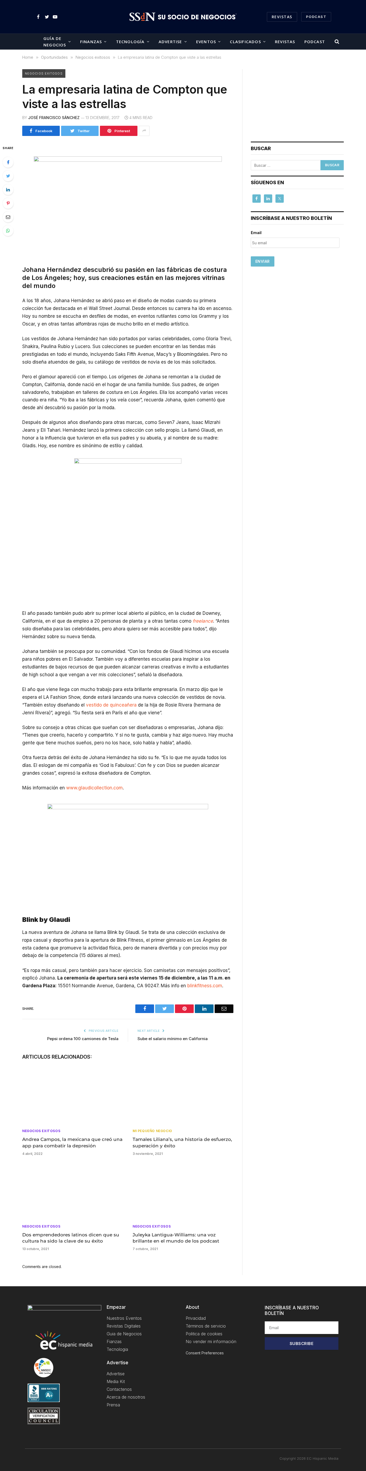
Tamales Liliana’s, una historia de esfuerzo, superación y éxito (182, 1142)
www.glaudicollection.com (94, 787)
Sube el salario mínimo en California (172, 1038)
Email (256, 232)
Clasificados (245, 41)
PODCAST (316, 16)
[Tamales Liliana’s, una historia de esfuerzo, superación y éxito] (183, 1096)
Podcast (314, 41)
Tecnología (130, 41)
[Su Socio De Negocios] (183, 17)
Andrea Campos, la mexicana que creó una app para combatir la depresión (72, 1142)
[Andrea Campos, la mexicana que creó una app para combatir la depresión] (72, 1096)
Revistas (282, 16)
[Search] (336, 42)
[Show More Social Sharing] (144, 131)
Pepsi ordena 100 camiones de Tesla (82, 1038)
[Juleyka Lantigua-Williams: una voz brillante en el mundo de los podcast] (183, 1191)
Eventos (206, 41)
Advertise (170, 41)
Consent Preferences (205, 1353)
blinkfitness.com (204, 985)
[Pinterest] (8, 203)
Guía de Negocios (54, 41)
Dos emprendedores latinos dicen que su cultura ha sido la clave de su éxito (70, 1238)
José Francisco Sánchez (54, 117)
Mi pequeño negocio (152, 1131)
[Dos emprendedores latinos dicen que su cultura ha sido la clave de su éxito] (72, 1191)
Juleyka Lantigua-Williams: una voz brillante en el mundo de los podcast (176, 1238)
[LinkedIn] (8, 189)
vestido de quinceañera (111, 705)
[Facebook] (8, 162)
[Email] (8, 217)
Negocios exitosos (44, 73)
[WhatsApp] (8, 230)
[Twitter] (8, 176)
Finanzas (91, 41)
